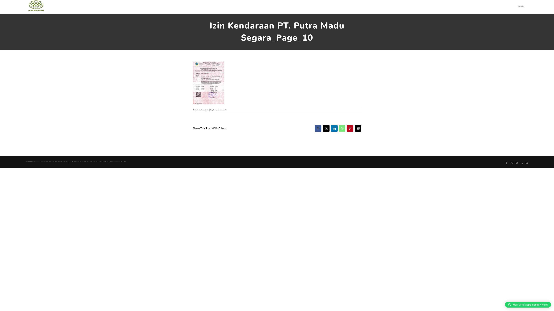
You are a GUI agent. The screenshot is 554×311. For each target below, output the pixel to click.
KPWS (123, 162)
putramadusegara (201, 110)
